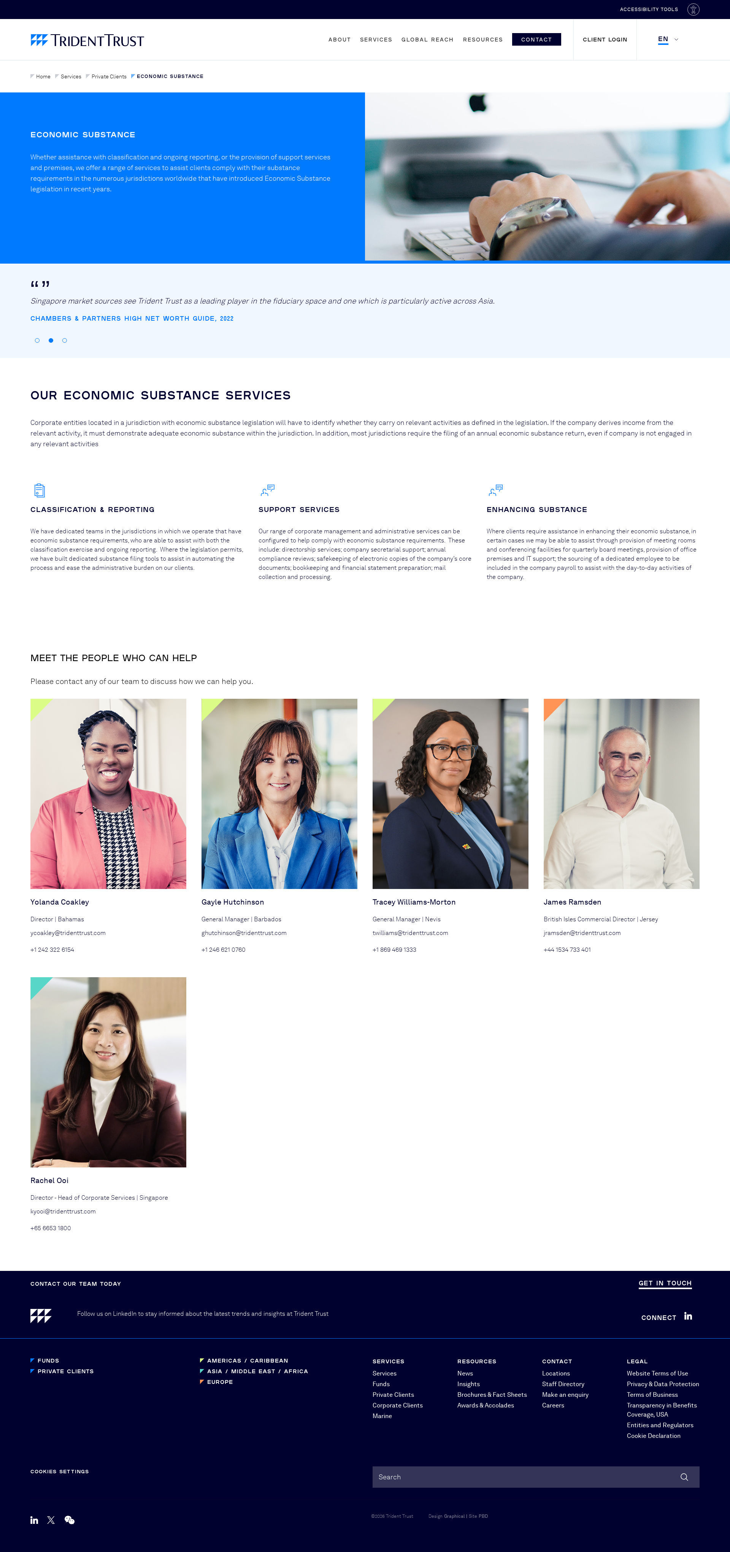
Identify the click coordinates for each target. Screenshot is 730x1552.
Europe (220, 1382)
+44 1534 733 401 (567, 949)
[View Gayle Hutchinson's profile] (279, 794)
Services (376, 39)
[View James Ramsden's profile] (622, 794)
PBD (483, 1516)
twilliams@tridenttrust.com (410, 933)
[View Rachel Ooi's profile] (108, 1072)
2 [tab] (51, 340)
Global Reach (428, 39)
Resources (483, 39)
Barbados (267, 919)
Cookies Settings (59, 1471)
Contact (536, 39)
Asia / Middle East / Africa (257, 1371)
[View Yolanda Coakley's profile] (108, 794)
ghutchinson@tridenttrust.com (244, 933)
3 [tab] (64, 340)
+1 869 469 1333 (394, 949)
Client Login (605, 39)
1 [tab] (37, 340)
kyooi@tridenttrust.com (63, 1211)
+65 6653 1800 (50, 1228)
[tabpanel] (309, 313)
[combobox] (536, 1477)
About (339, 39)
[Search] (684, 1477)
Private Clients (109, 76)
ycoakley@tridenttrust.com (68, 933)
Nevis (433, 919)
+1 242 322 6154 (52, 949)
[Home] (53, 1317)
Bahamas (71, 919)
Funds (48, 1360)
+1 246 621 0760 (224, 949)
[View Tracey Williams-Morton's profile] (450, 794)
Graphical (454, 1516)
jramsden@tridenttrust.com (582, 933)
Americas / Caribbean (247, 1360)
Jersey (649, 919)
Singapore (154, 1197)
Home (43, 76)
